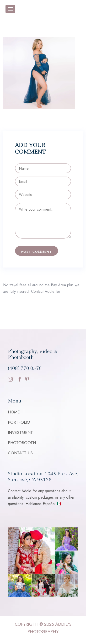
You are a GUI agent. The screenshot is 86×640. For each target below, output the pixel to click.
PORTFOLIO (19, 422)
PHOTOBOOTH (22, 443)
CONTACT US (20, 453)
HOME (14, 412)
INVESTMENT (20, 432)
